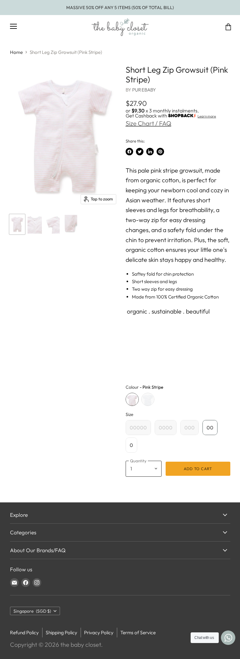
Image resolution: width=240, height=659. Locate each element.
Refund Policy (24, 632)
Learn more (207, 116)
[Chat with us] (228, 637)
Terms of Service (138, 632)
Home (16, 52)
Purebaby (144, 90)
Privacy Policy (98, 632)
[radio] (132, 399)
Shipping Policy (61, 632)
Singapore (32, 611)
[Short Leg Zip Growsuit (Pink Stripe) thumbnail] (17, 224)
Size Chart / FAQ (148, 123)
